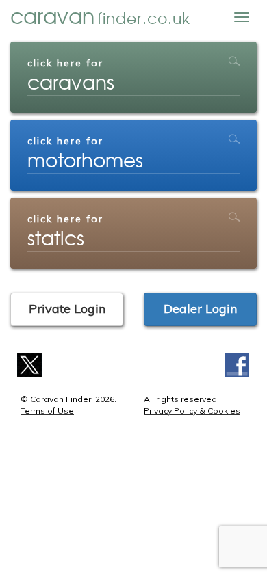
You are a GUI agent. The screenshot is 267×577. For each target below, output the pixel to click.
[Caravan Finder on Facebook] (237, 364)
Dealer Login (200, 309)
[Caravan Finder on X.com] (29, 364)
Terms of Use (47, 410)
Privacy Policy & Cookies (192, 410)
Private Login (67, 309)
